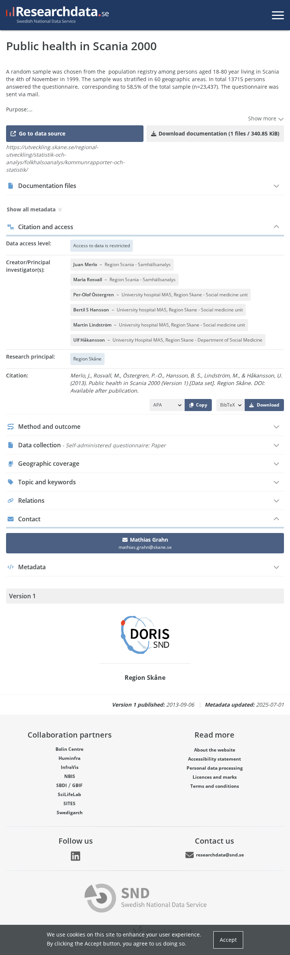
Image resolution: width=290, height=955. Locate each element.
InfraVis (70, 767)
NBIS (69, 776)
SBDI (61, 785)
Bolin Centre (69, 749)
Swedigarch (70, 812)
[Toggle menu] (278, 15)
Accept (228, 939)
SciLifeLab (69, 794)
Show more (263, 118)
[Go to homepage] (56, 15)
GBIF (77, 785)
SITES (69, 803)
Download (268, 405)
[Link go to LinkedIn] (75, 856)
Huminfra (69, 758)
